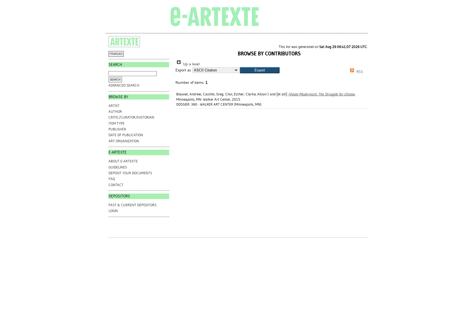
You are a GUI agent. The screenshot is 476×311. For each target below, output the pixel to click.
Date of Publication (126, 135)
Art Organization (124, 141)
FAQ (112, 179)
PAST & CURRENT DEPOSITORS (132, 205)
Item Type (117, 123)
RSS (359, 71)
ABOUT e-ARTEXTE (123, 161)
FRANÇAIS (116, 54)
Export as (183, 70)
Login (113, 211)
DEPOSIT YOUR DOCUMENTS (130, 173)
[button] (260, 70)
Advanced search (124, 85)
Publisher (117, 129)
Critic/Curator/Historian (131, 117)
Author (115, 111)
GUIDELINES (118, 167)
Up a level (191, 64)
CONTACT (116, 185)
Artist (114, 106)
